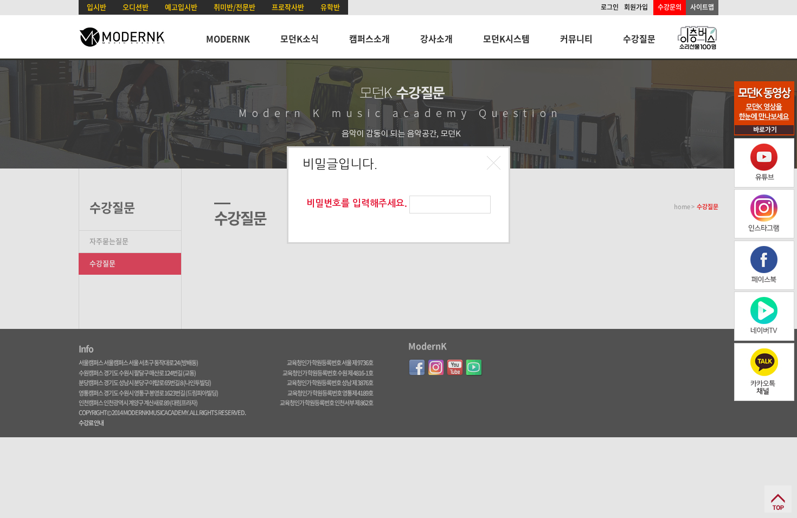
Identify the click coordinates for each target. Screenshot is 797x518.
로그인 (610, 7)
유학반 (330, 7)
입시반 (96, 7)
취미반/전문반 (234, 7)
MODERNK (228, 38)
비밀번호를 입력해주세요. (356, 203)
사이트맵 (702, 7)
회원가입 (636, 7)
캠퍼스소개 (369, 38)
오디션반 (136, 7)
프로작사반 (288, 7)
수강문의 (670, 7)
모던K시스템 (506, 38)
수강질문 (639, 38)
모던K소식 (299, 38)
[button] (495, 164)
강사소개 (436, 38)
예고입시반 (181, 7)
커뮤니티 (576, 38)
